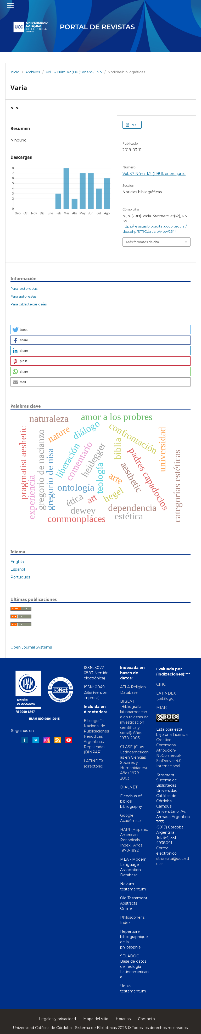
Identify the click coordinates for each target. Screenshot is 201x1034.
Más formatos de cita (142, 242)
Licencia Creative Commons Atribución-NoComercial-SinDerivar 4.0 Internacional (172, 750)
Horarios (123, 1018)
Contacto (146, 1018)
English (17, 561)
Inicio (14, 72)
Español (17, 569)
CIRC (161, 684)
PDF (134, 125)
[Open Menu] (10, 5)
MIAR (161, 707)
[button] (100, 329)
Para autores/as (23, 296)
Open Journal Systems (31, 647)
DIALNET (128, 787)
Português (20, 577)
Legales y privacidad (57, 1018)
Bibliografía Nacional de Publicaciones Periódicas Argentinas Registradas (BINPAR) (96, 736)
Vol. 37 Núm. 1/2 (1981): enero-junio (74, 72)
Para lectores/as (23, 288)
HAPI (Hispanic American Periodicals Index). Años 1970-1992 (134, 840)
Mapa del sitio (95, 1018)
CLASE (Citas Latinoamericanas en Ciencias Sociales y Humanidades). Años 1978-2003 (134, 763)
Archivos (32, 72)
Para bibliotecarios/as (28, 304)
